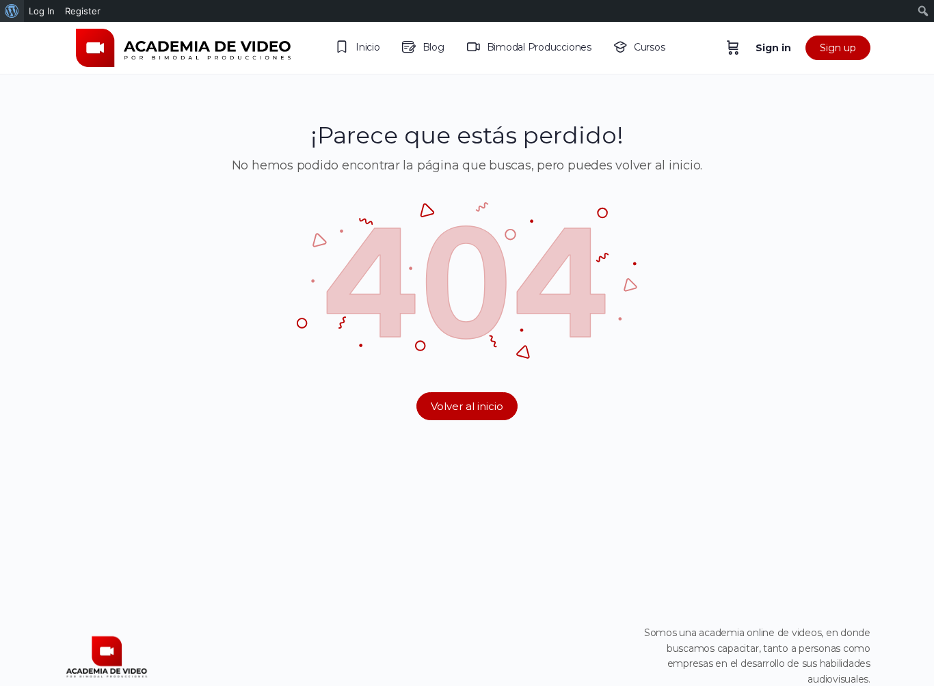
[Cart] (733, 48)
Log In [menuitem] (42, 10)
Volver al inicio (467, 406)
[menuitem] (12, 11)
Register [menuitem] (83, 10)
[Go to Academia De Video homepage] (183, 46)
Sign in (773, 48)
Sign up (838, 48)
